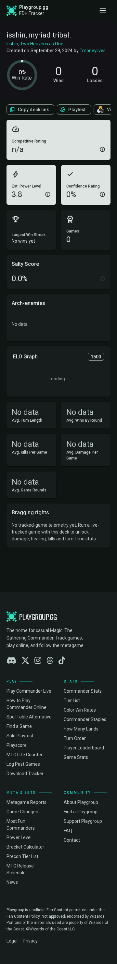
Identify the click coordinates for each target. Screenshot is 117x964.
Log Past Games (23, 764)
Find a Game (19, 726)
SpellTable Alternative (29, 716)
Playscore (16, 745)
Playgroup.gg (33, 7)
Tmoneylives (93, 50)
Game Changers (23, 811)
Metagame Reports (26, 802)
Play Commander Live (28, 691)
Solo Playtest (19, 735)
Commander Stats (83, 691)
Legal (12, 940)
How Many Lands (81, 728)
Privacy (30, 940)
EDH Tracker (31, 13)
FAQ (68, 830)
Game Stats (76, 757)
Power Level (19, 837)
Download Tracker (25, 773)
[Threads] (49, 660)
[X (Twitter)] (25, 660)
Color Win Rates (80, 710)
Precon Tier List (22, 856)
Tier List (72, 700)
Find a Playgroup (81, 811)
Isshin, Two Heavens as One (34, 43)
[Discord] (11, 660)
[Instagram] (37, 660)
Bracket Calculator (25, 847)
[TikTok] (61, 660)
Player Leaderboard (84, 747)
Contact (72, 840)
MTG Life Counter (24, 754)
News (12, 882)
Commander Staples (85, 719)
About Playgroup (81, 802)
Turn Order (75, 738)
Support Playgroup (83, 821)
